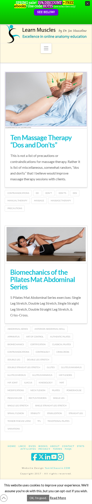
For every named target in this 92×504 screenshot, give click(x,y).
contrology (43, 352)
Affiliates (28, 449)
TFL (39, 421)
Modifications (15, 390)
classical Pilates (61, 344)
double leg (13, 359)
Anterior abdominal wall (49, 329)
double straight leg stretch (23, 367)
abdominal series (17, 329)
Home (12, 446)
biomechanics (15, 344)
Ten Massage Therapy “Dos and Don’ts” (41, 141)
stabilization (54, 413)
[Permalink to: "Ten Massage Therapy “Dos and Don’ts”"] (46, 100)
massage (39, 200)
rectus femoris (37, 398)
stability (35, 413)
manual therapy (17, 200)
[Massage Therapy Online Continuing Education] (46, 34)
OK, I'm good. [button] (38, 498)
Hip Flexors (65, 375)
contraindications (18, 193)
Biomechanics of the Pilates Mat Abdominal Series (42, 279)
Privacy (44, 449)
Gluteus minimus (42, 375)
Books (43, 446)
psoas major (14, 398)
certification (38, 344)
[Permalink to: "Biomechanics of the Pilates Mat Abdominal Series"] (46, 244)
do (37, 193)
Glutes (51, 367)
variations (13, 428)
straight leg (76, 413)
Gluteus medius (16, 375)
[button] (46, 48)
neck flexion (37, 390)
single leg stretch (17, 405)
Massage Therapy (61, 200)
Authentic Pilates (60, 336)
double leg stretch (38, 359)
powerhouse (74, 390)
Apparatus (13, 336)
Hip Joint (12, 382)
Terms (57, 449)
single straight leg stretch (51, 405)
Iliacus (28, 382)
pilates (56, 390)
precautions (14, 208)
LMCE (22, 446)
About (55, 446)
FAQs (68, 449)
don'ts (62, 193)
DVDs (32, 446)
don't (48, 193)
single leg (59, 398)
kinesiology (46, 382)
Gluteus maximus (71, 367)
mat (61, 382)
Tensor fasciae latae (19, 421)
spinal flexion (15, 413)
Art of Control (34, 336)
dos (75, 193)
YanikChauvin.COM (57, 468)
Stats (81, 446)
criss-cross (62, 352)
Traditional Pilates (58, 421)
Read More (58, 498)
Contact (68, 446)
